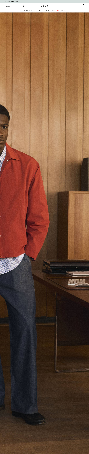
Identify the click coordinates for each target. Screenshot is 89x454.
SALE (58, 10)
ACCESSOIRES (51, 10)
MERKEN (63, 10)
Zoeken (23, 6)
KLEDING (39, 10)
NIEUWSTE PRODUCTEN (29, 10)
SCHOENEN (44, 10)
